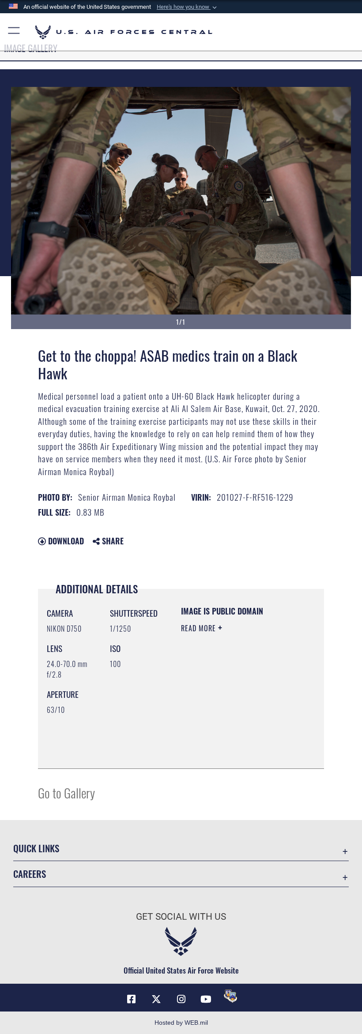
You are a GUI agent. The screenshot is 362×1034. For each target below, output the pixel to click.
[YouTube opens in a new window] (205, 999)
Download (65, 541)
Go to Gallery (66, 792)
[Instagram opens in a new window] (181, 999)
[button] (188, 7)
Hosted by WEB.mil (181, 1022)
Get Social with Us (181, 916)
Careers (29, 873)
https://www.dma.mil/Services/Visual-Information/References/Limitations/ (234, 739)
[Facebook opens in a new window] (131, 999)
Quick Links (36, 848)
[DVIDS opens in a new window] (230, 996)
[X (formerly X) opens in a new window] (156, 999)
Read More (199, 628)
